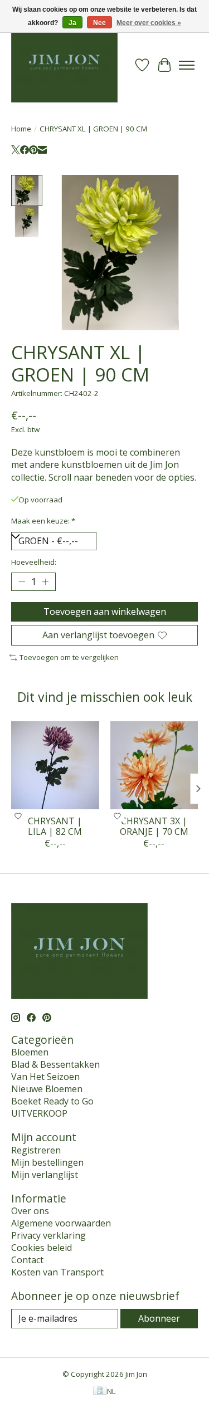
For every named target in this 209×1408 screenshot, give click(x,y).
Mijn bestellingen (47, 1162)
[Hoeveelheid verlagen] (21, 582)
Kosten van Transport (57, 1272)
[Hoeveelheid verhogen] (45, 582)
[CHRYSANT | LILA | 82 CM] (55, 765)
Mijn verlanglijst (44, 1175)
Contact (27, 1260)
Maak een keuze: (43, 521)
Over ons (30, 1211)
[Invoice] (100, 1391)
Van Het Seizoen (45, 1076)
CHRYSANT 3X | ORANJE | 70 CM (154, 825)
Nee (99, 23)
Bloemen (29, 1052)
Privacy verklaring (48, 1235)
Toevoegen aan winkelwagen (104, 611)
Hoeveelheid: (33, 562)
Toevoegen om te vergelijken (69, 657)
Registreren (36, 1150)
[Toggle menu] (187, 65)
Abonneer (159, 1318)
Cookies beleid (41, 1247)
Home (21, 129)
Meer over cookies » (148, 23)
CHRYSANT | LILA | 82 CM (55, 825)
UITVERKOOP (39, 1113)
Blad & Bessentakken (55, 1064)
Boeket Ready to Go (52, 1101)
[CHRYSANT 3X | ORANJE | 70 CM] (154, 765)
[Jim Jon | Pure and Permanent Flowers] (64, 64)
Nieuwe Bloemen (46, 1089)
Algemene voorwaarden (61, 1223)
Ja (72, 23)
